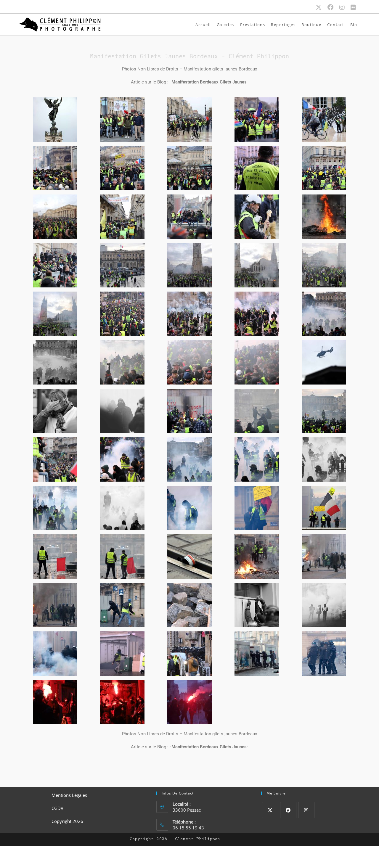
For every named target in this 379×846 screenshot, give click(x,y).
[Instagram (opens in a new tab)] (345, 7)
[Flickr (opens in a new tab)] (353, 7)
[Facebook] (288, 810)
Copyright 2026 (67, 821)
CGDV (57, 808)
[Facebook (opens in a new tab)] (333, 7)
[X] (270, 810)
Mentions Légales (69, 795)
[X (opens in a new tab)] (321, 7)
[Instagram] (306, 810)
